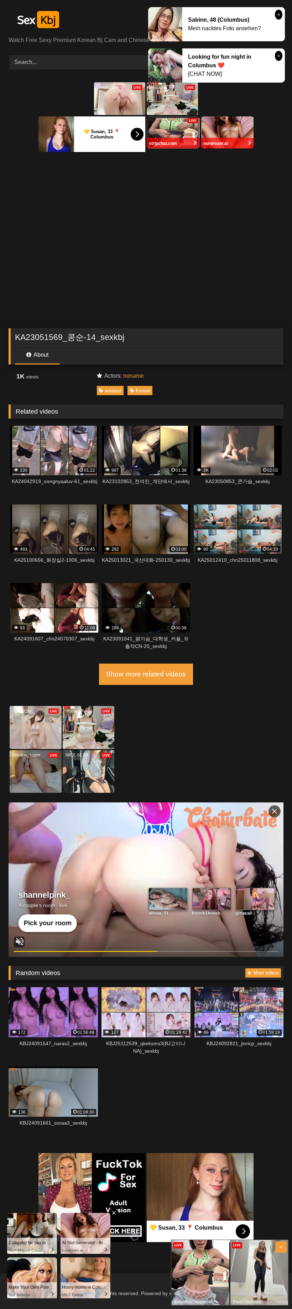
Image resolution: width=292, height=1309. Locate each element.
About (40, 355)
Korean (143, 390)
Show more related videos (146, 674)
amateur (113, 390)
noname (133, 376)
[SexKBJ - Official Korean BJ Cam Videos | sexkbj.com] (146, 21)
